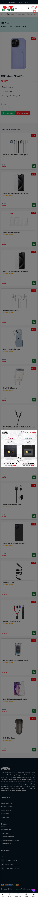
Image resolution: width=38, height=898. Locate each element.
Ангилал (9, 896)
